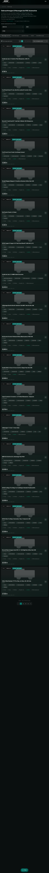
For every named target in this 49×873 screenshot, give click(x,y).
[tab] (5, 35)
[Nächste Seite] (30, 604)
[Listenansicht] (22, 41)
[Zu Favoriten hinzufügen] (45, 59)
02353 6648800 (10, 21)
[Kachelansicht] (20, 41)
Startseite (4, 6)
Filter (25, 870)
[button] (45, 1)
